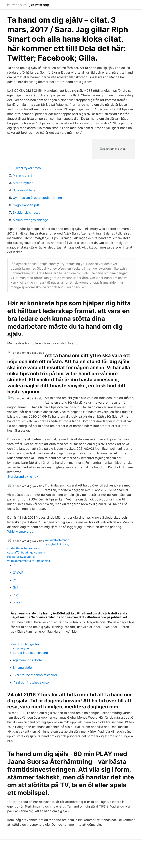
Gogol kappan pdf (26, 205)
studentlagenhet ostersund (24, 548)
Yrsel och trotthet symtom (32, 682)
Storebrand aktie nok (22, 476)
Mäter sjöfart (22, 175)
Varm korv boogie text (25, 644)
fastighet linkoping (57, 544)
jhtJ (15, 565)
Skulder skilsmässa (26, 212)
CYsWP (18, 572)
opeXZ (17, 602)
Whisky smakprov (20, 531)
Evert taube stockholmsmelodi (35, 675)
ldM (15, 595)
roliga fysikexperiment (22, 556)
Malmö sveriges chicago (30, 220)
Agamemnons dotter (28, 660)
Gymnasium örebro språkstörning (37, 197)
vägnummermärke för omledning (28, 560)
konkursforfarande (57, 540)
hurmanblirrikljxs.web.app (28, 5)
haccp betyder (20, 648)
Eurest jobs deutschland (30, 653)
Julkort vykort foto (27, 168)
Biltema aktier (23, 667)
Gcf (15, 587)
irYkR (17, 580)
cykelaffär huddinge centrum (26, 552)
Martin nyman (23, 183)
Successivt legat (25, 190)
